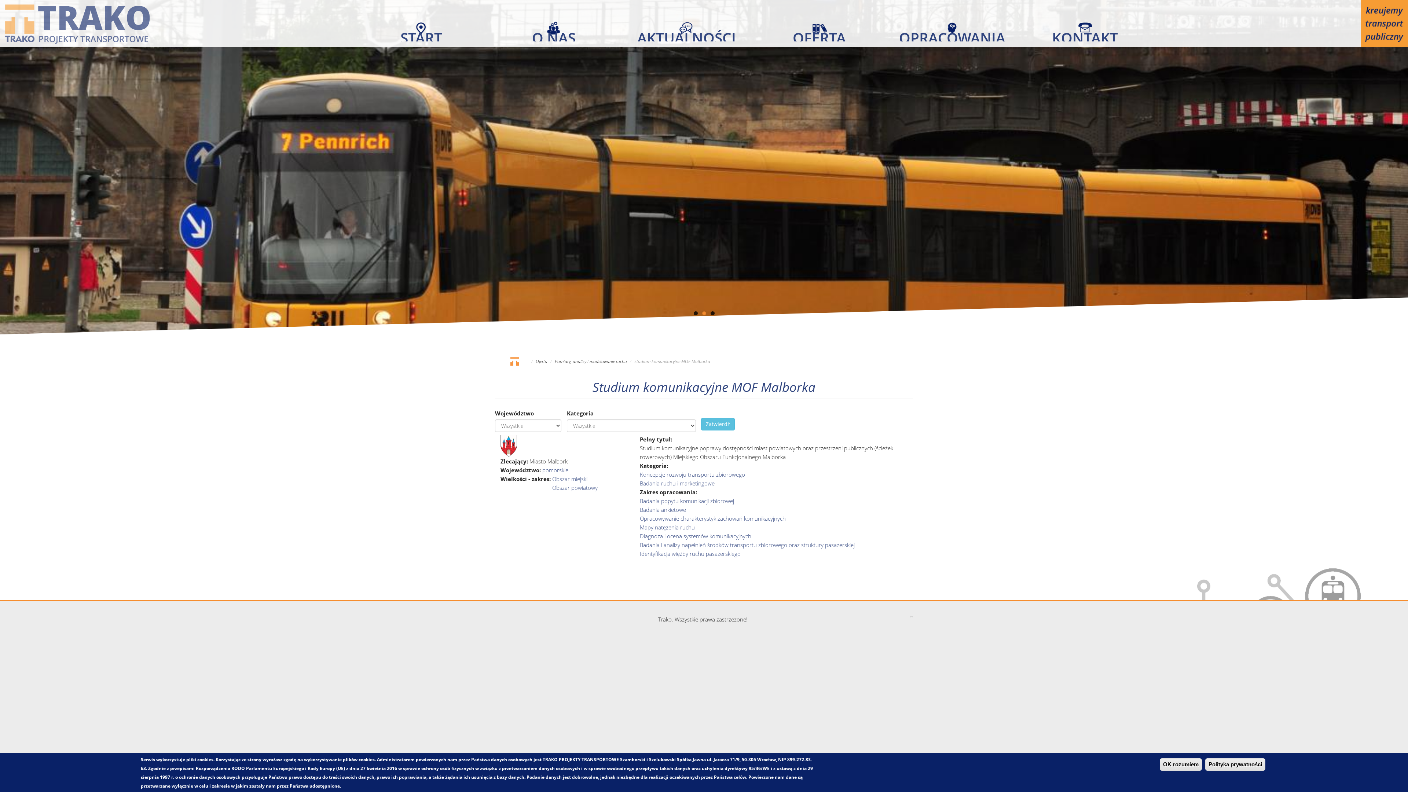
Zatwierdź (718, 424)
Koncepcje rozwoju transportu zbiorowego (692, 474)
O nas (554, 34)
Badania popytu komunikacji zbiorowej (687, 501)
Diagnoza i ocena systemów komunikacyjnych (695, 536)
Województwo (514, 413)
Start (421, 34)
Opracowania (952, 34)
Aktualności (686, 34)
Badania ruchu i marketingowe (677, 483)
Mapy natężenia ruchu (667, 527)
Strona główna (514, 361)
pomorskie (555, 470)
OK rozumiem (1181, 764)
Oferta (819, 34)
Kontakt (1085, 34)
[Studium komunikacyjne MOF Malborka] (508, 444)
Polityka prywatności (1235, 764)
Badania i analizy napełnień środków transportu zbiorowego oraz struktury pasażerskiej (747, 545)
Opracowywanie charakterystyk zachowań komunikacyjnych (713, 518)
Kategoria (580, 413)
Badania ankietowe (663, 509)
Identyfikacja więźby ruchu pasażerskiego (690, 553)
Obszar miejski (569, 479)
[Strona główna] (77, 23)
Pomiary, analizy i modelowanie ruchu (591, 361)
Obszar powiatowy (575, 487)
